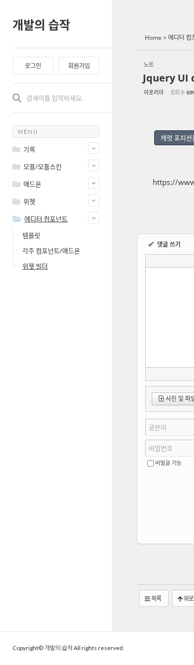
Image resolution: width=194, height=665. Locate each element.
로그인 (33, 66)
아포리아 (154, 92)
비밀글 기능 (168, 463)
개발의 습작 (41, 24)
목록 (155, 598)
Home (153, 37)
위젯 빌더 (35, 266)
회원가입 (79, 66)
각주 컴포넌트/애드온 (51, 250)
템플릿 (31, 235)
